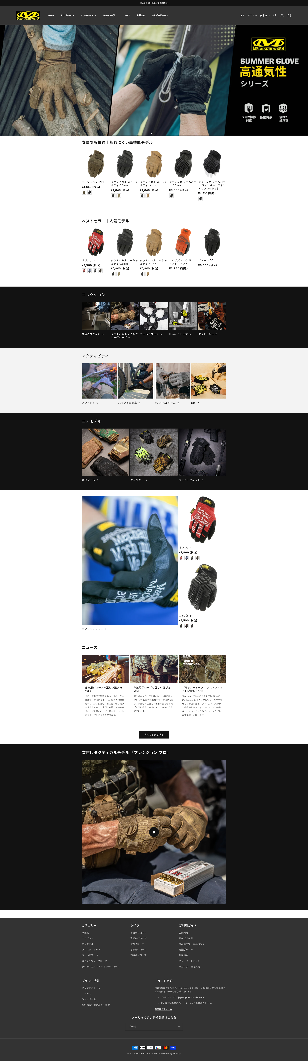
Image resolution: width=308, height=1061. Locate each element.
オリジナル (88, 260)
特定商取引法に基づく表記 (96, 1005)
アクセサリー (206, 334)
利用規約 (183, 955)
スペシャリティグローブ (94, 961)
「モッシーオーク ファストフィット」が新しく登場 (202, 689)
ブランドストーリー (92, 988)
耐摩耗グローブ (138, 949)
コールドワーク (149, 334)
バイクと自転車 (127, 402)
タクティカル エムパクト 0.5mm (183, 183)
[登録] (179, 1026)
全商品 (85, 932)
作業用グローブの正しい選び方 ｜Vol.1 (154, 689)
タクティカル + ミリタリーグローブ (124, 336)
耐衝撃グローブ (138, 932)
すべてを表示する (154, 734)
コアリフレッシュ (92, 629)
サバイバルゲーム (165, 402)
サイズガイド (186, 938)
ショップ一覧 (89, 999)
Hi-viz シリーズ (178, 334)
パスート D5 (205, 260)
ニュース (86, 993)
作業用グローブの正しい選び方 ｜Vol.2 (105, 689)
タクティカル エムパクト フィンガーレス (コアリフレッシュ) (212, 185)
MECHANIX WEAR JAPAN (148, 1053)
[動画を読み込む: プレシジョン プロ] (154, 832)
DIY (193, 402)
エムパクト (137, 480)
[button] (274, 15)
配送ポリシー (186, 949)
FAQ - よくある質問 (189, 966)
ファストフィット (189, 480)
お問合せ (183, 932)
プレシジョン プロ (93, 182)
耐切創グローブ (138, 938)
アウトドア (88, 402)
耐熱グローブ (137, 944)
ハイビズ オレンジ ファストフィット (182, 262)
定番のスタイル (91, 334)
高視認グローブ (138, 955)
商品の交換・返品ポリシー (193, 944)
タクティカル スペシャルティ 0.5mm (124, 183)
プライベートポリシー (190, 961)
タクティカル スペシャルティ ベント (153, 183)
